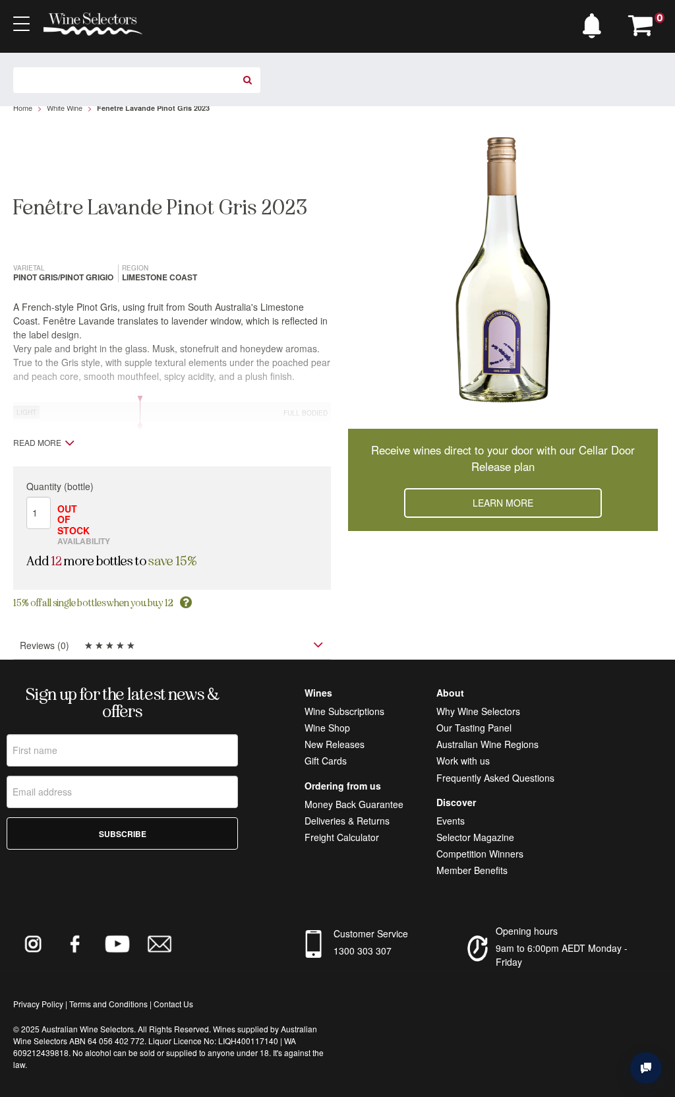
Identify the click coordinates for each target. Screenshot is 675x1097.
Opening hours (527, 930)
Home (22, 107)
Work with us (463, 760)
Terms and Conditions (108, 1003)
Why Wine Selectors (478, 711)
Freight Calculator (342, 837)
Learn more (503, 502)
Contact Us (173, 1003)
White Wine (64, 107)
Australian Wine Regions (487, 744)
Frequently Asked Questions (495, 777)
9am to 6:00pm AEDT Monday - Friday (562, 954)
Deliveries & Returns (347, 820)
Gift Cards (326, 760)
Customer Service (371, 933)
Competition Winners (479, 853)
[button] (595, 22)
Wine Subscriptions (344, 711)
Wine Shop (327, 727)
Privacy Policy (38, 1003)
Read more (37, 443)
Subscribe (122, 834)
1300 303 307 (363, 950)
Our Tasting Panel (474, 727)
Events (450, 820)
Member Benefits (472, 870)
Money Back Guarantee (354, 804)
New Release (332, 744)
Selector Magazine (475, 837)
